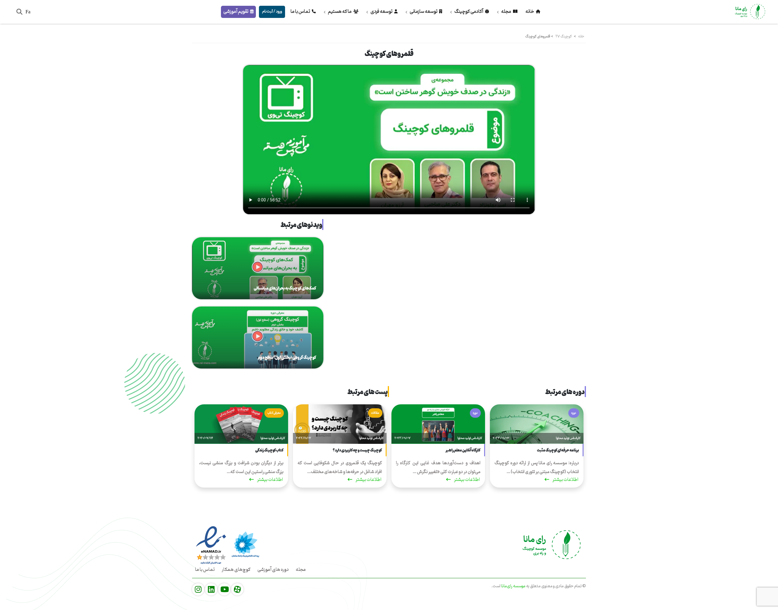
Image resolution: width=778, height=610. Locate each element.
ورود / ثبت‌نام (272, 11)
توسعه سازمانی (423, 11)
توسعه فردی (381, 11)
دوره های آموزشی (273, 569)
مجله (506, 11)
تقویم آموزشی (236, 11)
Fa (28, 11)
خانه (530, 11)
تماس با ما (301, 11)
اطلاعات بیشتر (565, 480)
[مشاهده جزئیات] (237, 589)
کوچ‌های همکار (236, 569)
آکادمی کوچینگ (469, 11)
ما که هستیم (339, 11)
